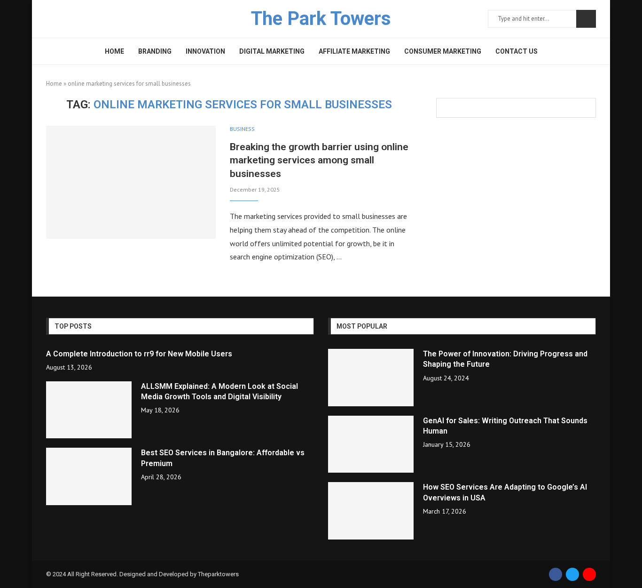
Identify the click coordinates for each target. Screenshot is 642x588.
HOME (114, 51)
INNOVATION (205, 51)
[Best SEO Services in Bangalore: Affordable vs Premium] (89, 476)
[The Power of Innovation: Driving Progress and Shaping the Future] (371, 377)
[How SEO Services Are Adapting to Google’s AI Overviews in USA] (371, 511)
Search (586, 19)
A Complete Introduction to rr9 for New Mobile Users (139, 353)
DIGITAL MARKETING (272, 51)
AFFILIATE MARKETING (354, 51)
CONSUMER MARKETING (442, 51)
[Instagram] (589, 574)
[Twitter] (572, 574)
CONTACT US (516, 51)
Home (54, 84)
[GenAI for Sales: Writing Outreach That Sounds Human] (371, 444)
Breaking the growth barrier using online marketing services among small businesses (319, 160)
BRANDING (155, 51)
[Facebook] (555, 574)
